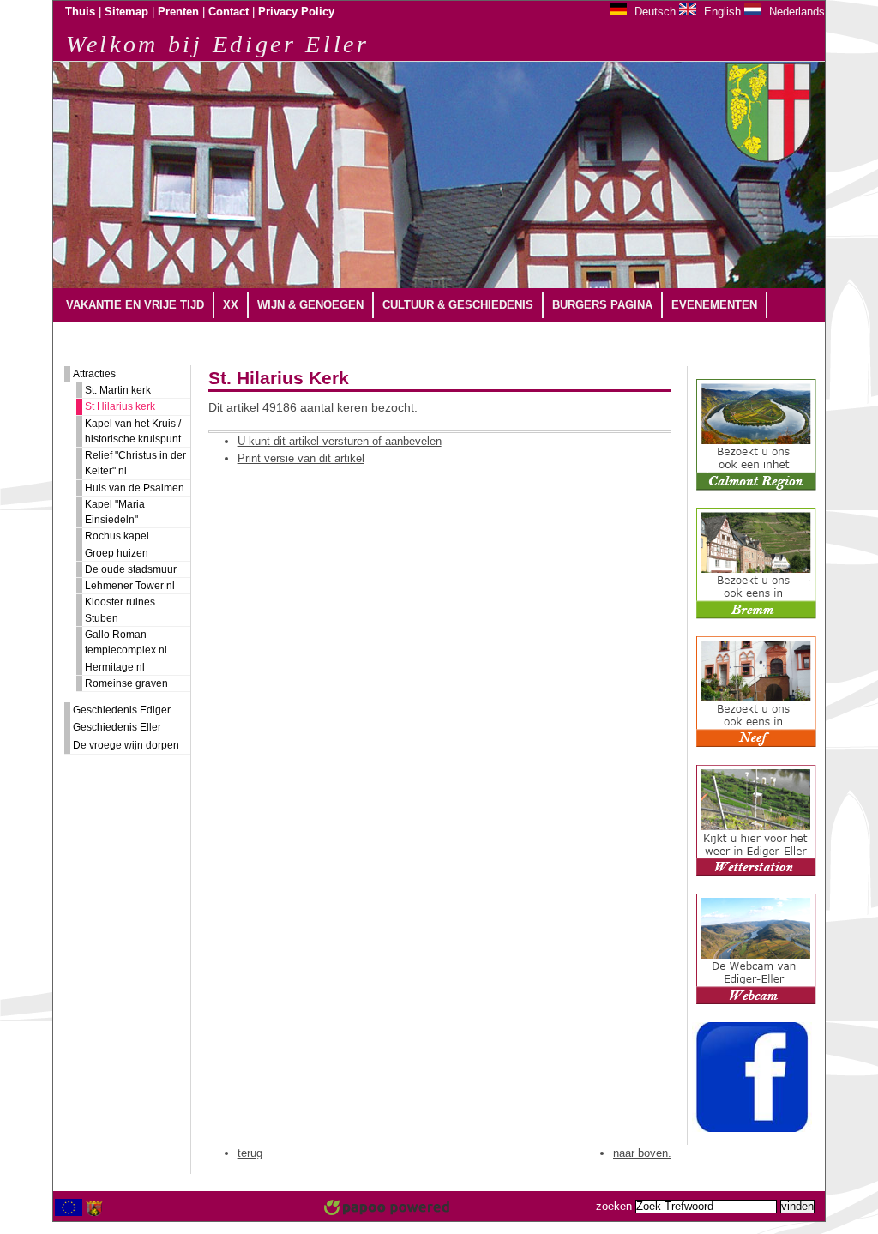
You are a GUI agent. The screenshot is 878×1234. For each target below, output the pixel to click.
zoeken (614, 1207)
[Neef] (756, 744)
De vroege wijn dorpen (126, 745)
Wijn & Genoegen (310, 304)
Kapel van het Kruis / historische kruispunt (133, 431)
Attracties (94, 374)
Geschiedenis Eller (117, 727)
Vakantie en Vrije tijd (135, 304)
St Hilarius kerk (120, 406)
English (721, 11)
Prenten (178, 12)
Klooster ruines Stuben (120, 609)
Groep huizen (116, 553)
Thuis (80, 12)
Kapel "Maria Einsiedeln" (115, 512)
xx (230, 304)
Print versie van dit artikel (301, 458)
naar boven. (642, 1153)
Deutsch (653, 11)
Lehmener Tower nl (130, 586)
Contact (228, 12)
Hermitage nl (115, 667)
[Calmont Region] (756, 487)
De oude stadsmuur (131, 569)
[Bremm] (756, 616)
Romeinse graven (126, 683)
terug (250, 1153)
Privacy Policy (296, 12)
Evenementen (714, 304)
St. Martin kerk (118, 390)
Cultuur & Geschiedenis (457, 304)
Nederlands (795, 11)
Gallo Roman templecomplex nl (126, 642)
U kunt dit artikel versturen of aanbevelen (340, 441)
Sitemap (126, 12)
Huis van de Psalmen (134, 488)
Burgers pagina (602, 304)
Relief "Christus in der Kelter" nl (135, 463)
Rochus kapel (117, 536)
